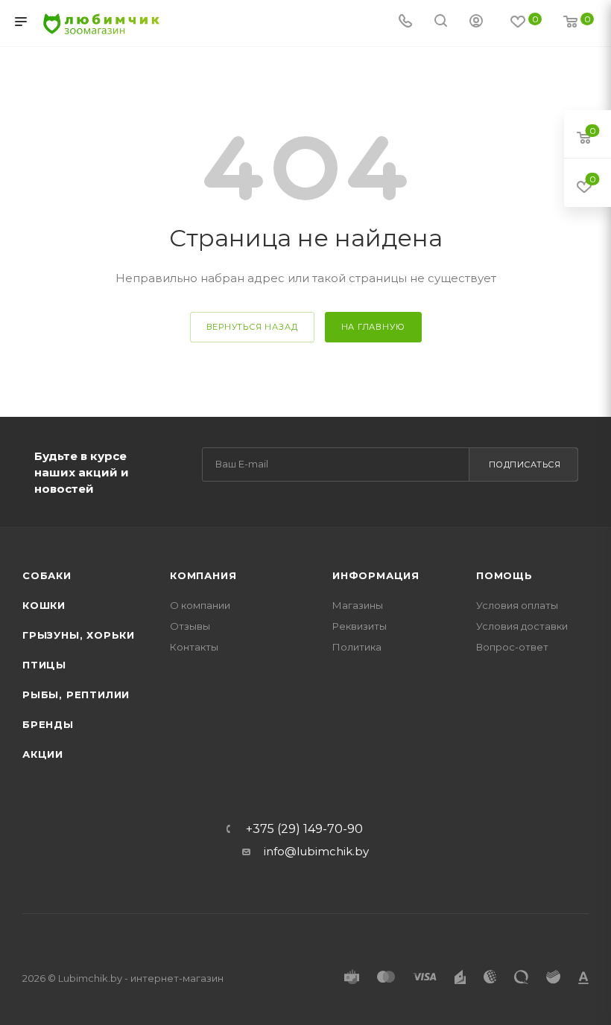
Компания (203, 575)
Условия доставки (522, 626)
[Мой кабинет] (476, 23)
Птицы (44, 665)
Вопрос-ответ (512, 647)
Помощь (504, 575)
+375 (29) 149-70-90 (304, 829)
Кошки (44, 605)
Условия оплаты (517, 605)
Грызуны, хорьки (78, 635)
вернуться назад (252, 327)
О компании (200, 605)
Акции (42, 754)
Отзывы (190, 626)
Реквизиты (359, 626)
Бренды (48, 724)
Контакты (194, 647)
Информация (376, 575)
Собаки (47, 575)
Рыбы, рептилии (76, 694)
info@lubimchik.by (316, 851)
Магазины (357, 605)
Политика (357, 647)
